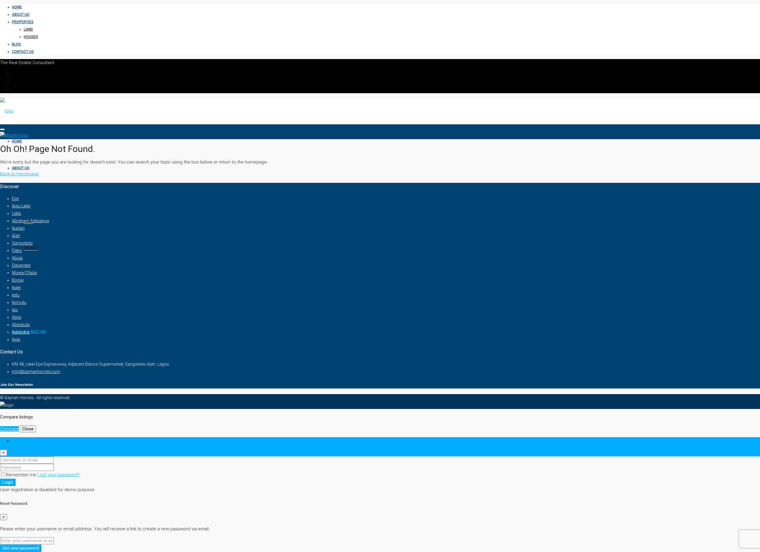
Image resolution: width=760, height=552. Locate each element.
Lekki (16, 213)
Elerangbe (21, 265)
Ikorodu (19, 302)
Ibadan (18, 228)
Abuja (17, 258)
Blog (16, 44)
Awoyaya (20, 332)
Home (17, 7)
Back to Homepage (19, 174)
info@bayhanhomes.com (36, 371)
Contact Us (23, 52)
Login (7, 482)
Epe (15, 198)
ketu (16, 295)
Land (28, 29)
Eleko (17, 250)
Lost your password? (58, 475)
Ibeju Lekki (21, 206)
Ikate (16, 287)
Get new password (20, 548)
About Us (20, 14)
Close (28, 429)
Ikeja (16, 339)
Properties (23, 22)
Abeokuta (21, 324)
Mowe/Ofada (24, 272)
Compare (9, 429)
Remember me (21, 475)
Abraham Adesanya (30, 220)
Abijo (16, 317)
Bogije (17, 280)
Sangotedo (22, 243)
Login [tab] (17, 440)
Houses (31, 37)
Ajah (16, 235)
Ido (15, 309)
